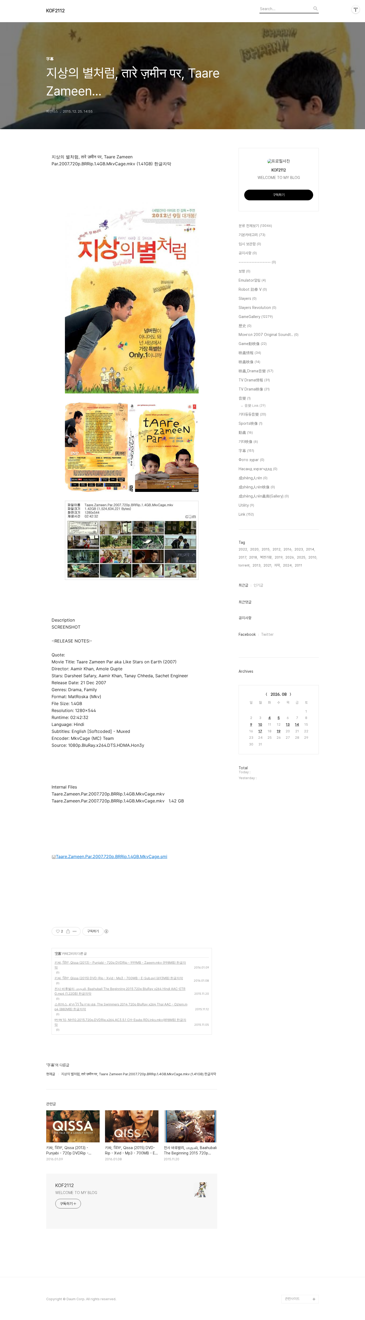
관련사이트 (292, 1299)
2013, (257, 565)
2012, (277, 549)
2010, (312, 557)
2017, (243, 557)
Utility (246, 505)
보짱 (244, 271)
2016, (288, 549)
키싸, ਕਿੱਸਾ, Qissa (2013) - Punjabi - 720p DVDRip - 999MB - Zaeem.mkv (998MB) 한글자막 (120, 965)
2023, (299, 549)
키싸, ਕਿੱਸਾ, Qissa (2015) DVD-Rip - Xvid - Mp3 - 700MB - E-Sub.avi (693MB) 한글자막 (119, 978)
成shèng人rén (253, 478)
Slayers (248, 298)
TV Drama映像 (254, 389)
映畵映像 (249, 362)
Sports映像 (250, 423)
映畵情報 (250, 353)
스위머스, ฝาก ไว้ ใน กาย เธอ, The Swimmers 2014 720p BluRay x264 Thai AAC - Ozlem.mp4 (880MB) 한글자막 (121, 1006)
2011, (299, 565)
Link (246, 514)
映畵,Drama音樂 (256, 371)
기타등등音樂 (252, 414)
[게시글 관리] (74, 931)
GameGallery (256, 317)
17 (260, 731)
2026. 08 (279, 694)
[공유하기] (68, 931)
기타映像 (248, 441)
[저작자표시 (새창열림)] (106, 931)
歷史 (245, 326)
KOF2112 (55, 10)
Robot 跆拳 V (253, 289)
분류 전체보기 (255, 226)
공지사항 (248, 253)
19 (279, 731)
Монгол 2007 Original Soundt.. (268, 334)
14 (297, 724)
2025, (301, 557)
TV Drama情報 (254, 380)
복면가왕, (266, 557)
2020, (254, 549)
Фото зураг (251, 460)
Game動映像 (253, 344)
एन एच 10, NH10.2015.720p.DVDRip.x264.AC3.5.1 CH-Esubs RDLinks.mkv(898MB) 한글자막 (120, 1022)
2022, (243, 549)
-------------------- (257, 262)
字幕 (58, 953)
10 (260, 724)
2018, (253, 557)
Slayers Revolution (257, 307)
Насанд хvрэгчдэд (258, 469)
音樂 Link (255, 406)
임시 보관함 (250, 244)
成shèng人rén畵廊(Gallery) (264, 496)
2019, (279, 557)
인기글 (258, 585)
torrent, (244, 565)
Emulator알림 (252, 280)
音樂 (245, 398)
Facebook (247, 634)
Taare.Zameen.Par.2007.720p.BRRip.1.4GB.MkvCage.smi (111, 856)
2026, (290, 557)
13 (288, 724)
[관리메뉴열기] (356, 9)
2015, (266, 549)
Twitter (267, 634)
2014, (310, 549)
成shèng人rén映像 (257, 487)
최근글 (243, 585)
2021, (267, 565)
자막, (277, 565)
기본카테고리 (252, 235)
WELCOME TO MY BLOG (76, 1193)
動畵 (246, 432)
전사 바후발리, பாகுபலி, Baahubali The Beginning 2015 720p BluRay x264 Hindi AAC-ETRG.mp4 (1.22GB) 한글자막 (120, 991)
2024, (288, 565)
